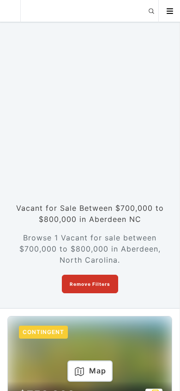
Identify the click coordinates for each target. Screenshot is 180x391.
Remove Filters (90, 284)
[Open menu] (169, 11)
